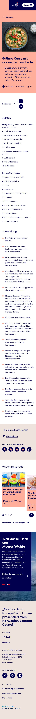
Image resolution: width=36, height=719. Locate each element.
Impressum (7, 698)
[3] (11, 515)
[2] (8, 515)
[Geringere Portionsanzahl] (21, 106)
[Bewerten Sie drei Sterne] (17, 449)
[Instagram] (12, 675)
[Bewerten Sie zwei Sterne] (10, 449)
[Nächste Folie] (31, 515)
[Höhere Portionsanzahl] (21, 101)
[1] (6, 515)
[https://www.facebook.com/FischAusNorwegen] (4, 675)
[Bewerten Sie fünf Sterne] (29, 449)
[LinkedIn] (19, 675)
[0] (3, 515)
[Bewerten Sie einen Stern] (4, 449)
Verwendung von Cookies (13, 689)
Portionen (6, 104)
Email (8, 637)
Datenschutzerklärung (12, 693)
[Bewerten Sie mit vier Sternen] (23, 449)
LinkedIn (6, 642)
